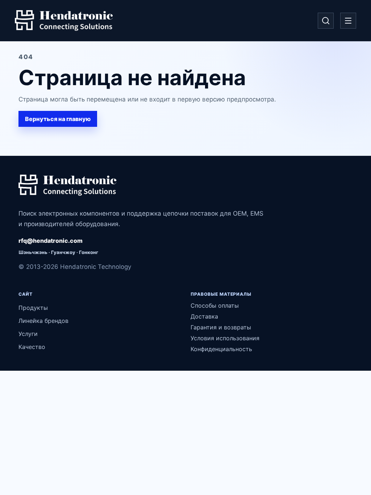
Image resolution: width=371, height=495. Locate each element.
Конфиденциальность (221, 349)
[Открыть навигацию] (348, 21)
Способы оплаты (215, 305)
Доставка (204, 316)
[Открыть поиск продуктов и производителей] (326, 21)
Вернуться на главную (58, 118)
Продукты (33, 307)
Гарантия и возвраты (221, 327)
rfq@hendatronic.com (50, 240)
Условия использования (225, 338)
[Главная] (64, 20)
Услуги (28, 333)
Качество (31, 346)
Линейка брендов (43, 320)
